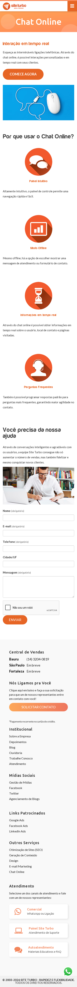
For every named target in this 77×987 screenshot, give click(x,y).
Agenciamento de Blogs (24, 799)
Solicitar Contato (38, 707)
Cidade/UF (10, 557)
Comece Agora (23, 74)
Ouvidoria (15, 753)
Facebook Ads (18, 825)
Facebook (15, 788)
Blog (12, 747)
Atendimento (17, 763)
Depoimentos (18, 742)
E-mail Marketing (20, 866)
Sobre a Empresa (20, 736)
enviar (15, 620)
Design (13, 860)
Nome (13, 510)
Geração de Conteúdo (23, 855)
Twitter (14, 793)
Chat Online (16, 871)
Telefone (16, 541)
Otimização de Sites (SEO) (26, 849)
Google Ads (16, 820)
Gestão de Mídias (20, 782)
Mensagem (17, 572)
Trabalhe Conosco (21, 758)
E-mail (13, 526)
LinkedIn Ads (17, 831)
